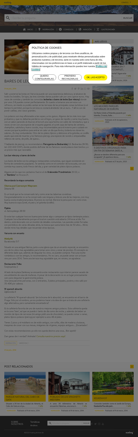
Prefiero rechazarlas (70, 77)
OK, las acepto (95, 77)
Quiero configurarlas (44, 77)
